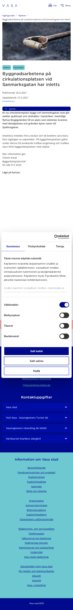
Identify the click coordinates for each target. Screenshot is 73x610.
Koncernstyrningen (36, 505)
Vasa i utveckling (36, 585)
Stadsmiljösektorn (36, 514)
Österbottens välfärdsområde (36, 519)
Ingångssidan (8, 15)
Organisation (36, 500)
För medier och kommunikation (36, 571)
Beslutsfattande (36, 467)
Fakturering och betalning (36, 538)
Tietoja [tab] (60, 246)
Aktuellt (36, 576)
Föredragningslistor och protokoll (36, 472)
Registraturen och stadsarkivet (36, 547)
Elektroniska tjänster (36, 542)
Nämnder (36, 486)
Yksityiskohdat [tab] (36, 246)
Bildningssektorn (36, 510)
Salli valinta (36, 361)
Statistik (36, 580)
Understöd (36, 552)
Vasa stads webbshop (36, 557)
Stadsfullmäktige (36, 481)
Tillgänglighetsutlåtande (36, 385)
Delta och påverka (36, 491)
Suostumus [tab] (13, 246)
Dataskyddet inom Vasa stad (36, 566)
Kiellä (36, 370)
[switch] (64, 315)
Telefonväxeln (36, 533)
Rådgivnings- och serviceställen (36, 528)
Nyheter (22, 15)
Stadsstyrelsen (36, 477)
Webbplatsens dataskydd (36, 378)
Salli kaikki (36, 351)
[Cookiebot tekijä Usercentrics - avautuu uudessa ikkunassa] (54, 237)
